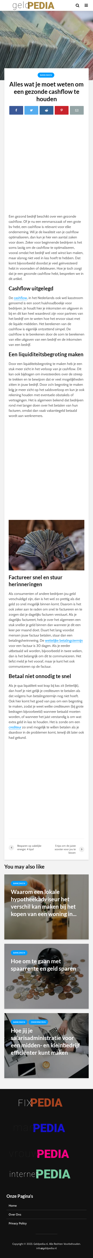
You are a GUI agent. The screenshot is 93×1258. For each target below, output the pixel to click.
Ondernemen (38, 1022)
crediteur (15, 727)
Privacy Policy (18, 1223)
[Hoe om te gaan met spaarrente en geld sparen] (46, 976)
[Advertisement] (46, 165)
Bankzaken (46, 75)
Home (13, 1206)
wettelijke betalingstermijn (64, 640)
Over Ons (15, 1214)
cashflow (20, 298)
